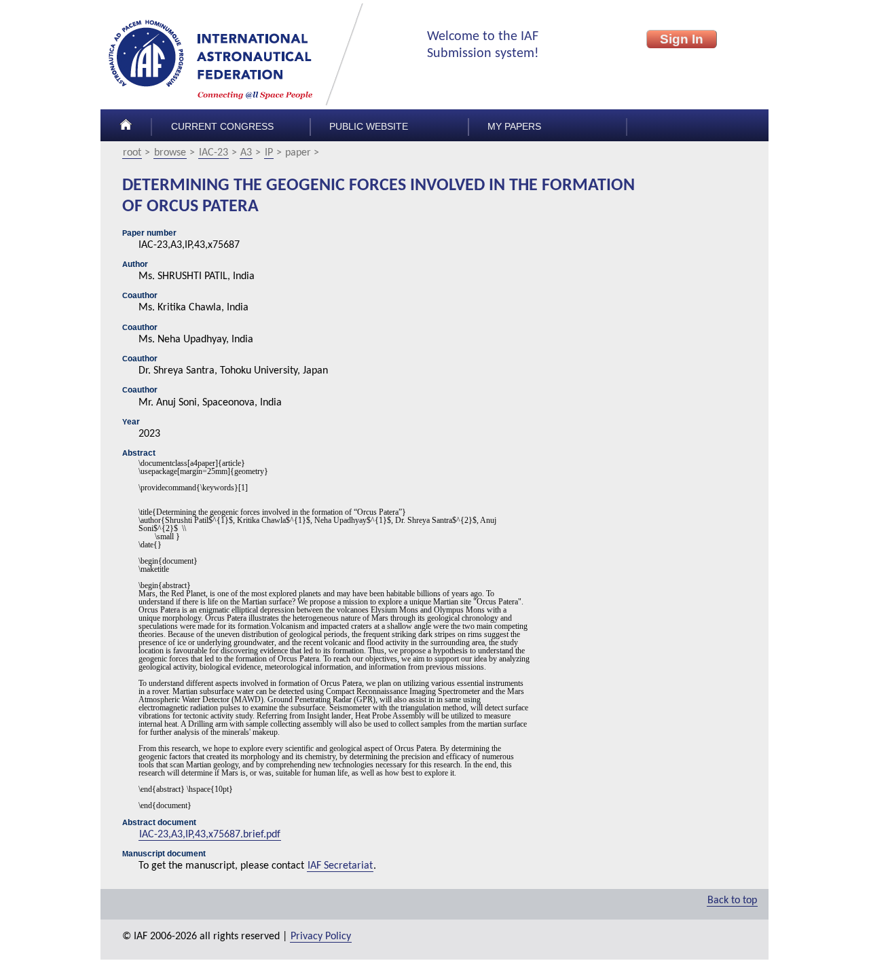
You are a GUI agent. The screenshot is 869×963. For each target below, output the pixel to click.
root (132, 152)
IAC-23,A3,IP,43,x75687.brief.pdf (209, 834)
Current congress (222, 127)
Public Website (368, 127)
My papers (514, 127)
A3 (246, 152)
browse (170, 152)
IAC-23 (213, 152)
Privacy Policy (321, 936)
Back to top (732, 900)
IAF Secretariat (340, 865)
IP (269, 152)
